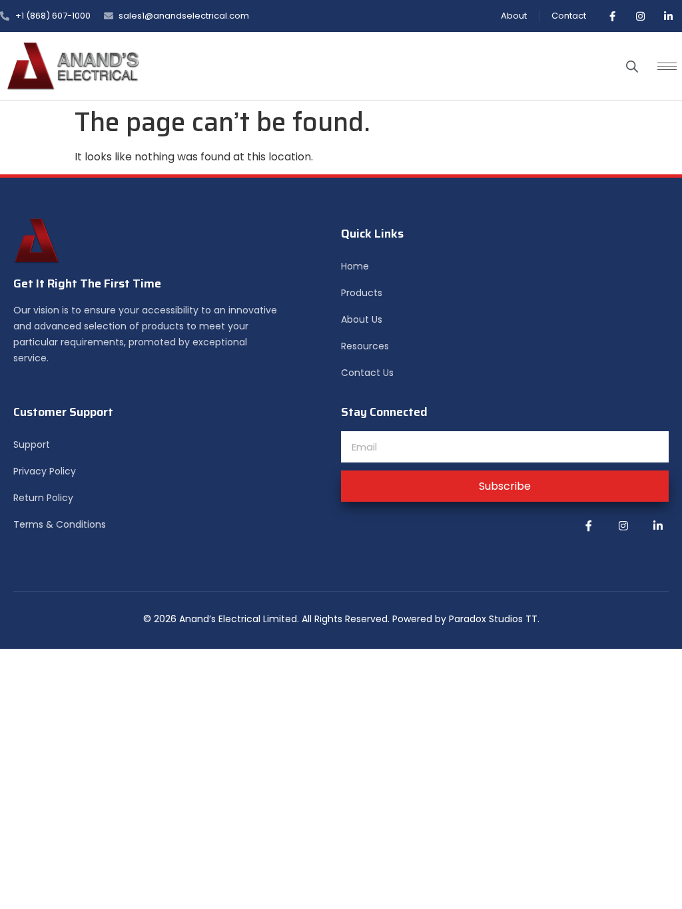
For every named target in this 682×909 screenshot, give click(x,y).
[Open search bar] (632, 67)
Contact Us (367, 372)
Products (361, 292)
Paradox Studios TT (493, 619)
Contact (568, 15)
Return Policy (43, 497)
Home (355, 266)
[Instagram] (640, 16)
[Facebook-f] (612, 16)
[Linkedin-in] (668, 16)
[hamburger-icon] (667, 66)
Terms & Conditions (59, 524)
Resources (365, 346)
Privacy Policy (44, 471)
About (514, 15)
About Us (361, 319)
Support (31, 444)
